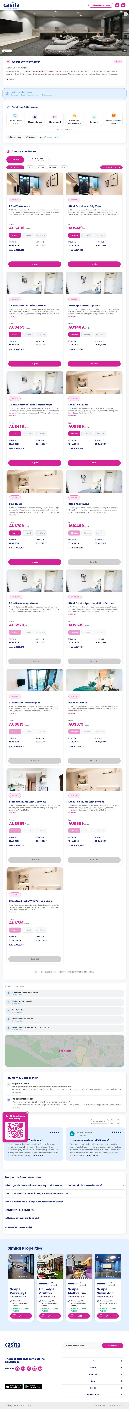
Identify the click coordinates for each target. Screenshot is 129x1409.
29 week (28, 235)
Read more (12, 316)
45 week (28, 831)
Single (30, 167)
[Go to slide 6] (69, 51)
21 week (87, 533)
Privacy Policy (116, 1405)
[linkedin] (34, 1368)
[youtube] (40, 1368)
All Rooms (15, 167)
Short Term (40, 235)
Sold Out (94, 562)
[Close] (27, 1112)
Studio (41, 167)
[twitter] (29, 1368)
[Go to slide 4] (65, 51)
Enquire (34, 264)
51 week (15, 235)
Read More (38, 1155)
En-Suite (52, 167)
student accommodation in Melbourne (41, 71)
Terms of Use (99, 1405)
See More (18, 1092)
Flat (63, 167)
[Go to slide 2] (61, 51)
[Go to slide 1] (59, 51)
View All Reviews (99, 1121)
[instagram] (23, 1368)
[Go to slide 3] (63, 51)
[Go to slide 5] (67, 51)
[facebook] (17, 1368)
